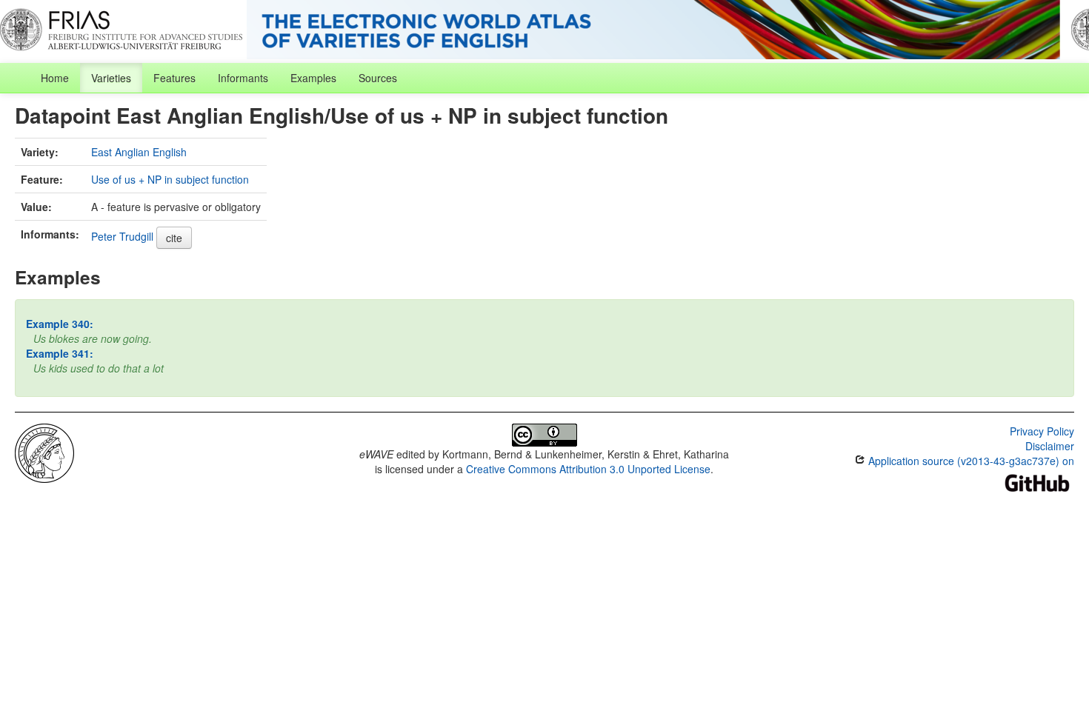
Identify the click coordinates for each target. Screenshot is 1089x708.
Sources (378, 77)
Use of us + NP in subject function (170, 179)
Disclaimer (1049, 445)
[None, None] (44, 451)
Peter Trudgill (122, 236)
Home (55, 77)
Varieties (111, 77)
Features (174, 77)
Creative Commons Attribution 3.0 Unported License (588, 468)
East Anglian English (139, 151)
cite (174, 237)
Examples (313, 77)
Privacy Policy (1042, 431)
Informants (243, 77)
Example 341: (59, 353)
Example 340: (59, 323)
